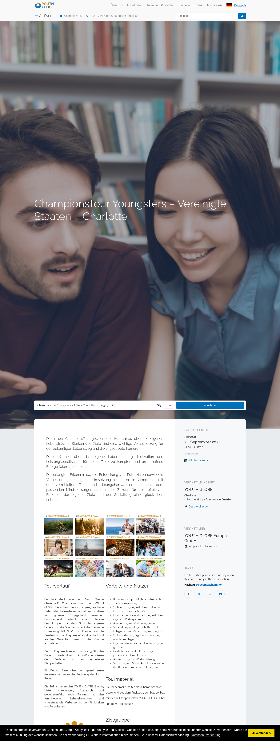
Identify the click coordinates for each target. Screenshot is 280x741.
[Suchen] (242, 16)
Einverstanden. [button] (261, 732)
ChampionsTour (73, 15)
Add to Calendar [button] (198, 460)
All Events (47, 16)
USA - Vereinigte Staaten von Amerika (113, 15)
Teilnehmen (210, 405)
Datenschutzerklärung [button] (206, 735)
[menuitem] (117, 5)
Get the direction (199, 506)
